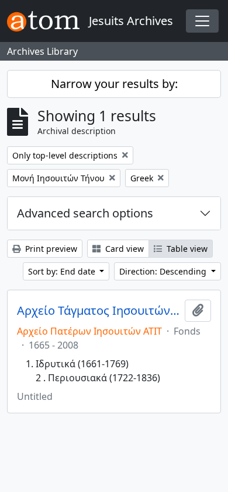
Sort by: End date (63, 271)
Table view (186, 248)
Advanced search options (85, 213)
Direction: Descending (164, 271)
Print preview (50, 248)
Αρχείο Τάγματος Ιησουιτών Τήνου (98, 311)
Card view (123, 248)
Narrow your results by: (114, 84)
